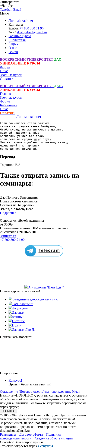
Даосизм (18, 312)
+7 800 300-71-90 (12, 240)
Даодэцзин (20, 308)
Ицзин (17, 325)
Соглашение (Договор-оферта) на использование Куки (40, 391)
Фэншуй (18, 317)
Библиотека (17, 40)
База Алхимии (22, 304)
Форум (14, 43)
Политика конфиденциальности (30, 436)
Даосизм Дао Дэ (23, 329)
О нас (13, 48)
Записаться (8, 236)
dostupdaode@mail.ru (32, 32)
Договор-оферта (31, 434)
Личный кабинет (21, 20)
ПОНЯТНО (8, 411)
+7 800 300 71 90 (31, 28)
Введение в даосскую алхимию (35, 299)
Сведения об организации (54, 438)
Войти (13, 52)
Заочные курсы (20, 36)
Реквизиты (8, 434)
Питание (18, 321)
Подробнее (8, 213)
